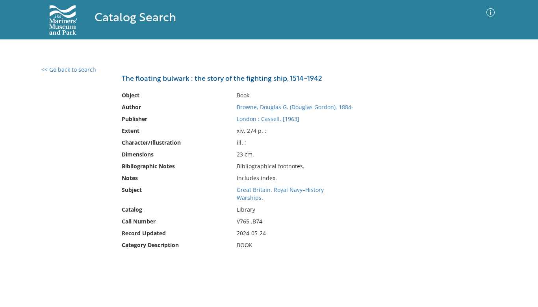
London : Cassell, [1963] (268, 119)
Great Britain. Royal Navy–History (280, 190)
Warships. (250, 197)
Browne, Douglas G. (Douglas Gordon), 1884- (295, 107)
